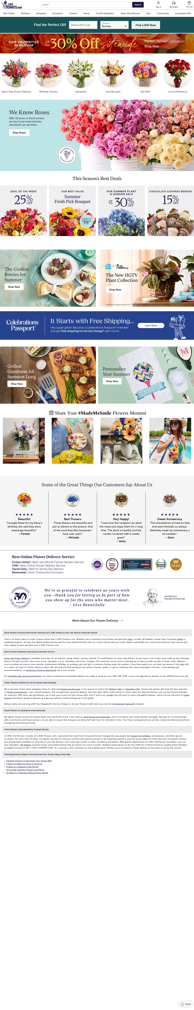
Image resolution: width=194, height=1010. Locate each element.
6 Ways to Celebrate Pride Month (22, 767)
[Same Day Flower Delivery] (24, 443)
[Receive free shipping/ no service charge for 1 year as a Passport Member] (97, 325)
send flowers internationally (96, 717)
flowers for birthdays (141, 736)
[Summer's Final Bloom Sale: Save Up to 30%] (97, 43)
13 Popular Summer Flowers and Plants (25, 770)
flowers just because (70, 689)
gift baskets (25, 745)
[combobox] (86, 5)
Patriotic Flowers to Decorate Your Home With (29, 761)
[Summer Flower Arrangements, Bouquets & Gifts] (121, 443)
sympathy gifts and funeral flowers (24, 676)
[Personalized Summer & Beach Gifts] (170, 443)
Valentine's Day (132, 689)
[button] (9, 13)
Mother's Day (115, 689)
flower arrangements (17, 692)
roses (130, 639)
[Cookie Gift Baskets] (72, 443)
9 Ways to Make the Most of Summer (24, 764)
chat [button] (182, 664)
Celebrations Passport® (123, 704)
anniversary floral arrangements (41, 670)
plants (180, 639)
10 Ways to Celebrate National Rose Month (27, 773)
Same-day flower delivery (16, 658)
